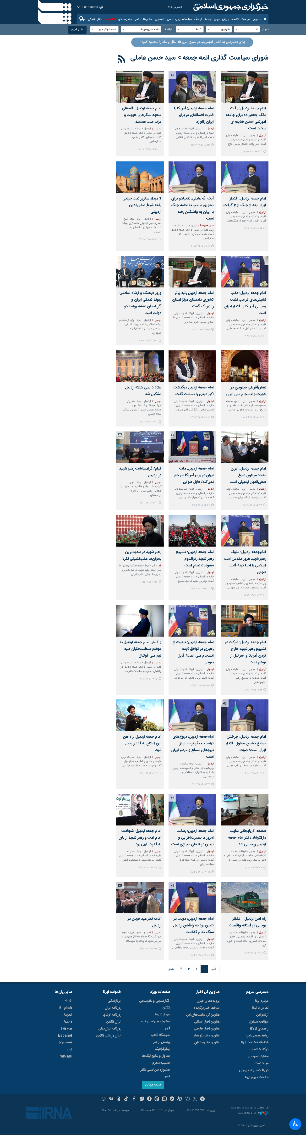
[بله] (172, 1099)
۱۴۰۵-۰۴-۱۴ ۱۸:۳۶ (252, 690)
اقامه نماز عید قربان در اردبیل (144, 922)
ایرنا (230, 7)
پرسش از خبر (161, 1042)
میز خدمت (261, 1063)
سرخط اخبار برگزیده (206, 1008)
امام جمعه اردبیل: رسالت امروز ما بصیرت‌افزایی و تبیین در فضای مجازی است (192, 838)
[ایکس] (195, 1099)
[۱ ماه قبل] (140, 366)
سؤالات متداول (258, 1022)
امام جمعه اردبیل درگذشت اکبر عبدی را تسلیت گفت (194, 391)
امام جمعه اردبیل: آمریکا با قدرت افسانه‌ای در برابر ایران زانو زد (194, 115)
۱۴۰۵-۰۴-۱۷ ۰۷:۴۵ (200, 589)
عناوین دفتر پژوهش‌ (205, 1036)
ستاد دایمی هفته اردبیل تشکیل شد (143, 391)
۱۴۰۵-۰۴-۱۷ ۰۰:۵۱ (148, 582)
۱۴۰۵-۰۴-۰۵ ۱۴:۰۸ (148, 679)
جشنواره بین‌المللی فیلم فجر (155, 1025)
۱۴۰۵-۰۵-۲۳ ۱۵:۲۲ (200, 145)
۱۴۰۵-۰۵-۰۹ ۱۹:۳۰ (148, 239)
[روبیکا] (187, 1099)
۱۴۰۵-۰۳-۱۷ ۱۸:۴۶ (252, 867)
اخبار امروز (77, 29)
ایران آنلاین (113, 1022)
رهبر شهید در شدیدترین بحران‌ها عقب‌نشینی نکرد (141, 555)
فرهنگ (198, 19)
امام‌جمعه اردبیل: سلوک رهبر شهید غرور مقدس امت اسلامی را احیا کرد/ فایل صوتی (245, 562)
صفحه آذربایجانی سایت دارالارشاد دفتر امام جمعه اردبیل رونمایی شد (247, 838)
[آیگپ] (164, 1099)
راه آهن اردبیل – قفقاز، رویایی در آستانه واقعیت (247, 922)
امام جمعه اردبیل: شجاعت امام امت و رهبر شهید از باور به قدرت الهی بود (140, 838)
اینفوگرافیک (162, 1049)
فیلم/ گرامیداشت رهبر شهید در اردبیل (140, 472)
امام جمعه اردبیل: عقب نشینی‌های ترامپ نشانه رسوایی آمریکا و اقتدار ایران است (245, 303)
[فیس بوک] (134, 1099)
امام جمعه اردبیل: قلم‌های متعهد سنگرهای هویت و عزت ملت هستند (141, 115)
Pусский (65, 1043)
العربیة (68, 1015)
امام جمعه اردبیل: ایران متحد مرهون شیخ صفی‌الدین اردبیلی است (248, 475)
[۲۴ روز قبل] (140, 177)
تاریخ (265, 29)
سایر (82, 19)
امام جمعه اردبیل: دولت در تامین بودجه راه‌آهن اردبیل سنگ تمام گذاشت (193, 926)
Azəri (68, 1022)
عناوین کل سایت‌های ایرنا (202, 1015)
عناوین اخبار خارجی (206, 1029)
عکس (137, 19)
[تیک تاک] (126, 1099)
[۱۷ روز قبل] (244, 177)
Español (65, 1036)
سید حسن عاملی (153, 57)
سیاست (245, 19)
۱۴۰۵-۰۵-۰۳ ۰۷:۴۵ (252, 417)
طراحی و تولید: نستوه (248, 1113)
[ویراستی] (141, 1099)
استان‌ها (148, 19)
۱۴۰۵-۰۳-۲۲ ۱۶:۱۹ (201, 784)
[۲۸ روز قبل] (192, 272)
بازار (99, 19)
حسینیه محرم (161, 1063)
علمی (170, 19)
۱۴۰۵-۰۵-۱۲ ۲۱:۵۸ (200, 246)
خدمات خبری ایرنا (256, 1077)
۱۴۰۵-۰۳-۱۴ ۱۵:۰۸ (148, 867)
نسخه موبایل (153, 1084)
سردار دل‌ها (162, 1015)
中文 (68, 1001)
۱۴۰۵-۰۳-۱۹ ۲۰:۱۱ (149, 773)
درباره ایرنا (261, 1001)
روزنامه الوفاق (112, 1015)
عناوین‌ (257, 19)
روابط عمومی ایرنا (257, 1036)
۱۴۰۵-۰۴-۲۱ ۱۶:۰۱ (149, 503)
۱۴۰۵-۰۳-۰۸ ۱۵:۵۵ (200, 955)
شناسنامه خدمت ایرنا (254, 1043)
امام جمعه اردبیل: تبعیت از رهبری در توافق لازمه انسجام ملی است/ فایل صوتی (193, 652)
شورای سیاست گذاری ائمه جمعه (225, 57)
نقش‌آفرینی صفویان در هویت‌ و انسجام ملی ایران (246, 391)
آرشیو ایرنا (262, 1015)
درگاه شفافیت (259, 1049)
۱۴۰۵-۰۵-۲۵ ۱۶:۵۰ (252, 151)
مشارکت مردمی (258, 1056)
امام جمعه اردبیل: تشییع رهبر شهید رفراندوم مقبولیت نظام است (195, 559)
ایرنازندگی (114, 1001)
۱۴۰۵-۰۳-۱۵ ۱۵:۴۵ (200, 872)
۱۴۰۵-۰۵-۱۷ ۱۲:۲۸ (148, 149)
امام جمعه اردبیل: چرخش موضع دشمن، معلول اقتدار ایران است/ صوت (246, 743)
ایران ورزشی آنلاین (108, 1036)
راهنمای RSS (259, 1029)
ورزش (225, 19)
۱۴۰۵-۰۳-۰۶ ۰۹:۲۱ (149, 949)
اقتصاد (235, 19)
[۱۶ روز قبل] (140, 87)
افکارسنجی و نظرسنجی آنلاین (154, 1004)
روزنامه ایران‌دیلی (109, 1029)
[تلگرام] (202, 1099)
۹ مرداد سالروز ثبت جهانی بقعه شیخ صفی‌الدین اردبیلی (141, 205)
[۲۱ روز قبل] (192, 177)
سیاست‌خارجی (183, 19)
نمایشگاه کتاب (160, 1035)
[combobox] (247, 29)
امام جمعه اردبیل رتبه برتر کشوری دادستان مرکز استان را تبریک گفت (193, 300)
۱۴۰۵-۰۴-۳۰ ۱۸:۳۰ (148, 422)
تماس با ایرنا (260, 1008)
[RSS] (121, 60)
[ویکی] (111, 1099)
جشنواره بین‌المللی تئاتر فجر (155, 1073)
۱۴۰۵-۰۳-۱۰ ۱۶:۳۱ (253, 953)
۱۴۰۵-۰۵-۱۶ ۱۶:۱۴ (253, 228)
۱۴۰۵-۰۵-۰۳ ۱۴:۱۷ (148, 340)
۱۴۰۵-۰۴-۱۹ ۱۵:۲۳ (253, 595)
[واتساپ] (103, 1099)
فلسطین (159, 19)
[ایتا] (157, 1099)
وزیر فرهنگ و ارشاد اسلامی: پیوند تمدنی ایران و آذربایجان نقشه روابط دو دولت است (140, 303)
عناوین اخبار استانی (206, 1022)
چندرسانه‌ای (125, 19)
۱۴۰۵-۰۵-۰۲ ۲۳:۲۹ (200, 417)
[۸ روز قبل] (244, 87)
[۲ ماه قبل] (244, 715)
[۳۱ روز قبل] (192, 366)
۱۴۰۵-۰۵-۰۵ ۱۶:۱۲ (200, 329)
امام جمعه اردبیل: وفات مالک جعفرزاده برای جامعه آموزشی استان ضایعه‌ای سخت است (246, 118)
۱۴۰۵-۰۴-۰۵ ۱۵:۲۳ (200, 685)
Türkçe (66, 1029)
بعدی (171, 969)
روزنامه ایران (113, 1008)
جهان (217, 19)
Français (64, 1056)
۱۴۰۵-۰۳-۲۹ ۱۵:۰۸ (253, 773)
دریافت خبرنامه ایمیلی (253, 1070)
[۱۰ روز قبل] (192, 87)
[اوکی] (118, 1099)
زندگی (91, 19)
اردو (69, 1049)
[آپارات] (179, 1099)
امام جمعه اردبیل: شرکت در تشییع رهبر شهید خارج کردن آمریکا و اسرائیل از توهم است (245, 652)
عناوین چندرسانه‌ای (206, 1043)
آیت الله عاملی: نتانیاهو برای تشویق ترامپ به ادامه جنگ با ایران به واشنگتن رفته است (192, 208)
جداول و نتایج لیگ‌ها (156, 1056)
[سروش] (149, 1099)
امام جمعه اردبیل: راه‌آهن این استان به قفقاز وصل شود (142, 743)
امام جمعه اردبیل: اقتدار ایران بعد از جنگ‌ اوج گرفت (245, 202)
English (65, 1008)
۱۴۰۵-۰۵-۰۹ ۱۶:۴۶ (253, 336)
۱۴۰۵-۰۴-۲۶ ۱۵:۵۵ (200, 505)
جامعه (208, 19)
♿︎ (295, 1123)
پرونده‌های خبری (208, 1001)
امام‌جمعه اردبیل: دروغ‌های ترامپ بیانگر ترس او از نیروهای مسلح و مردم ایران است (192, 747)
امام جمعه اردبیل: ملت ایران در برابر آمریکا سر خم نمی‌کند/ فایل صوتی (194, 475)
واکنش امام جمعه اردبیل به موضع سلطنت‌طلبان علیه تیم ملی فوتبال (140, 649)
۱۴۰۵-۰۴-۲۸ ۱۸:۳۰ (252, 505)
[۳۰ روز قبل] (140, 272)
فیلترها (168, 29)
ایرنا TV (108, 19)
